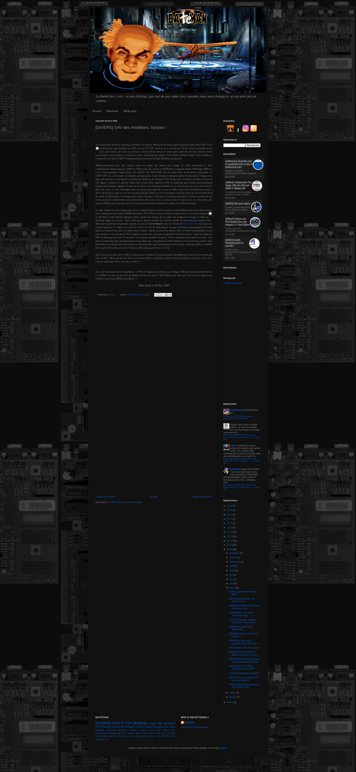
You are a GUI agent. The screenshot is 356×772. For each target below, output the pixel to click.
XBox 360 (111, 727)
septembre (235, 562)
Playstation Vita (160, 727)
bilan (173, 736)
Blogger (223, 748)
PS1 (124, 733)
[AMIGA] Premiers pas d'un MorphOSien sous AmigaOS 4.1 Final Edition (237, 221)
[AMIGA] (140, 723)
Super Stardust (149, 733)
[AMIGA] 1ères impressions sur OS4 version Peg (244, 685)
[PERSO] (166, 736)
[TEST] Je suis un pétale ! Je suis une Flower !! (243, 678)
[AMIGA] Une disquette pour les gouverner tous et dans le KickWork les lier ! (239, 164)
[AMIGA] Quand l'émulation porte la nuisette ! (234, 242)
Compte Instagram (232, 283)
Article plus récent (105, 497)
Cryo (167, 733)
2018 (230, 510)
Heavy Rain (169, 730)
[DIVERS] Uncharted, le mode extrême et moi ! (244, 607)
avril (231, 583)
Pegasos (99, 730)
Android (143, 730)
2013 (230, 532)
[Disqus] (153, 349)
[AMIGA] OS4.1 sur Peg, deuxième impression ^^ (242, 667)
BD (162, 733)
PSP (159, 723)
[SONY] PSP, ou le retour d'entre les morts (241, 614)
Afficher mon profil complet (194, 727)
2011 (230, 540)
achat (149, 727)
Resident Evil (129, 736)
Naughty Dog (115, 733)
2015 (230, 523)
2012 (230, 536)
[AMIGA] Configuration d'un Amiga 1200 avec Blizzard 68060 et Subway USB (238, 185)
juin (231, 575)
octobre (233, 557)
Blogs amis (130, 111)
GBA (105, 736)
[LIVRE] (121, 727)
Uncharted (111, 730)
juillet (232, 570)
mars (232, 588)
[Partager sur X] (163, 295)
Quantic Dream (134, 733)
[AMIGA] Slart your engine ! (238, 203)
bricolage (99, 739)
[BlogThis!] (159, 295)
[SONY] (141, 727)
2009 (230, 549)
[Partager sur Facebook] (166, 295)
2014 (230, 527)
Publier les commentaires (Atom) (125, 502)
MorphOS (169, 723)
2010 (230, 545)
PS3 (128, 723)
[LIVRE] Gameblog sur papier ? (244, 673)
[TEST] (117, 723)
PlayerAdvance (190, 223)
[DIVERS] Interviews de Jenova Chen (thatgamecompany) (244, 660)
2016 (230, 519)
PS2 (119, 736)
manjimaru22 (237, 410)
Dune (172, 733)
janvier (233, 697)
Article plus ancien (202, 497)
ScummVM (141, 736)
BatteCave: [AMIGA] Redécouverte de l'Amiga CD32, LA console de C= (239, 436)
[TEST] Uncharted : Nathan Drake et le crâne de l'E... (243, 621)
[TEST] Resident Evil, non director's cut (242, 600)
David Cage (155, 730)
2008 (230, 702)
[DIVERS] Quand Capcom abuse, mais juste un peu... (244, 653)
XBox (106, 739)
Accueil (97, 111)
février (232, 692)
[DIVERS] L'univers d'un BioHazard (241, 628)
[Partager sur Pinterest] (170, 295)
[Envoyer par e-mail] (156, 295)
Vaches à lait (154, 736)
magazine (133, 730)
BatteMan (111, 295)
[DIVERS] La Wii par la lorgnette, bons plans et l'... (243, 642)
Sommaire (112, 111)
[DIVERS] (131, 295)
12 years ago (242, 418)
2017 (230, 514)
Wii (158, 733)
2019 (230, 506)
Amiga (152, 723)
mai (231, 579)
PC (97, 726)
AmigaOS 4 (131, 727)
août (231, 566)
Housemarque (101, 733)
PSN (102, 726)
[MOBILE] (122, 730)
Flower (98, 736)
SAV (148, 295)
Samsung (140, 295)
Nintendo (112, 736)
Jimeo (233, 445)
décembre (234, 553)
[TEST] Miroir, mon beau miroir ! (245, 647)
